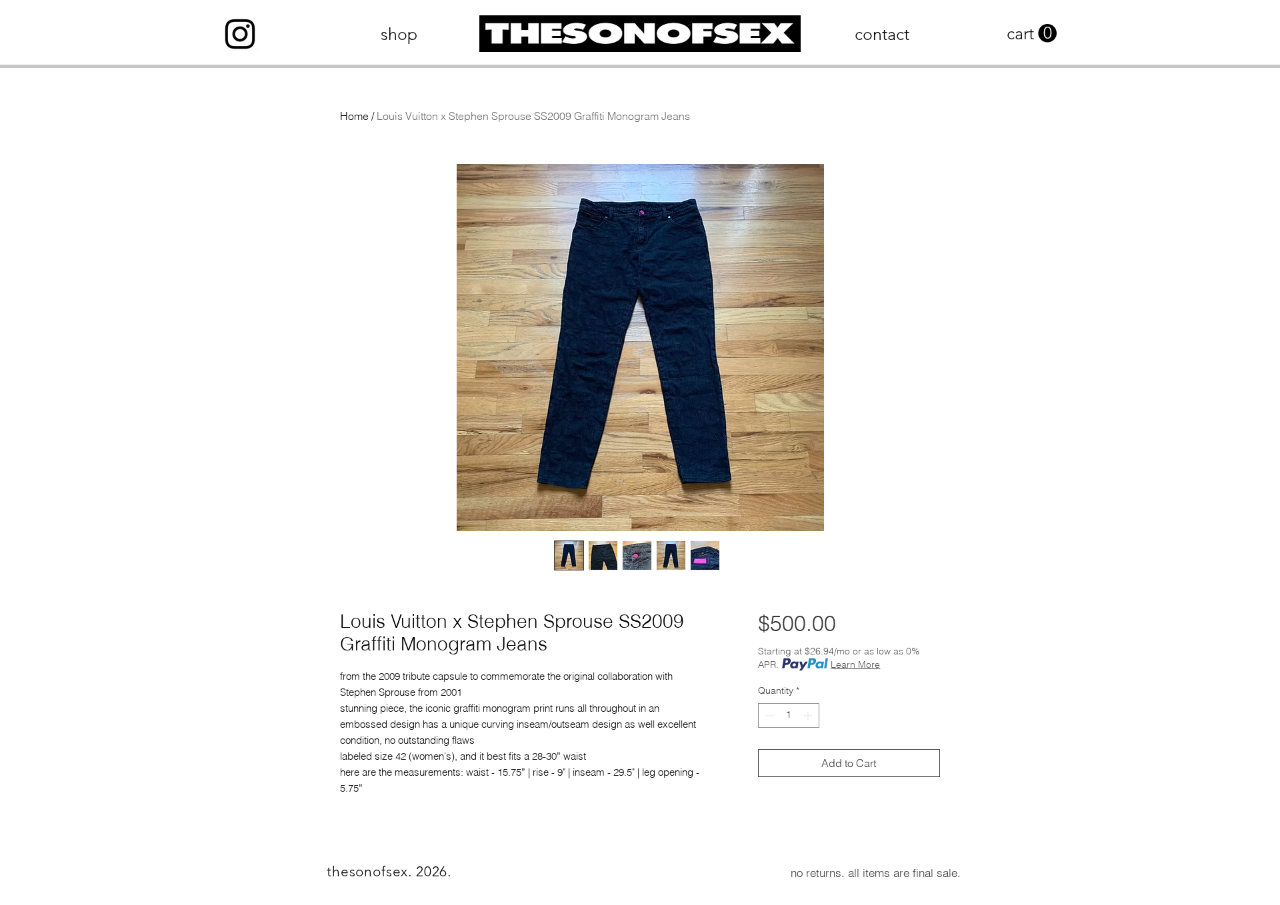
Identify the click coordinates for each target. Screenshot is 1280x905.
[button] (1032, 33)
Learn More (855, 664)
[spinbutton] (789, 715)
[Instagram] (240, 34)
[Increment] (809, 715)
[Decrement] (768, 715)
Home (354, 116)
